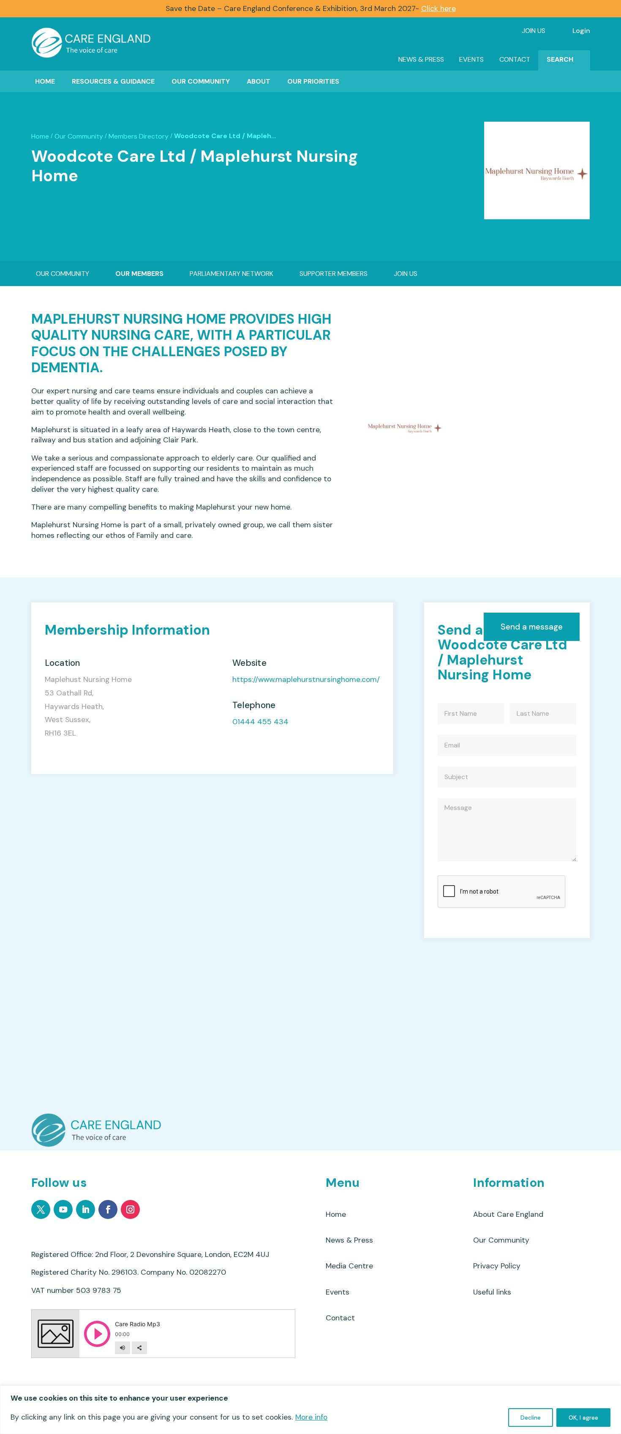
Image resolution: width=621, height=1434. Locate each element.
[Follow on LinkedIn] (85, 1209)
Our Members (139, 273)
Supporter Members (334, 273)
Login (581, 30)
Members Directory (139, 136)
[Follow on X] (40, 1209)
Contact (514, 59)
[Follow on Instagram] (130, 1209)
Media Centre (349, 1265)
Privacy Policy (496, 1265)
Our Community (201, 81)
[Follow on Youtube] (63, 1209)
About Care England (508, 1214)
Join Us (533, 30)
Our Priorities (313, 81)
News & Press (421, 59)
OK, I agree (583, 1417)
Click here (438, 8)
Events (471, 59)
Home (45, 81)
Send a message (532, 627)
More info (311, 1417)
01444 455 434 (260, 721)
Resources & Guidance (113, 81)
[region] (310, 1409)
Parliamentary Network (231, 273)
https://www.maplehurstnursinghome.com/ (306, 679)
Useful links (492, 1292)
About (258, 81)
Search (560, 59)
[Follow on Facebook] (107, 1209)
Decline (530, 1417)
